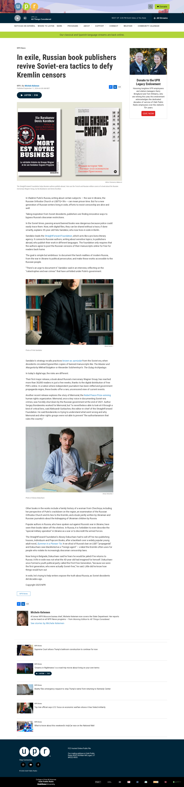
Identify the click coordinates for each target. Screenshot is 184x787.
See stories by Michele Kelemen (47, 623)
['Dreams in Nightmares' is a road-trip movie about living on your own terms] (25, 668)
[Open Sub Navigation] (64, 26)
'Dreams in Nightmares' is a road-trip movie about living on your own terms (66, 668)
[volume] (25, 18)
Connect (113, 26)
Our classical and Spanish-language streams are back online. (92, 34)
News (59, 26)
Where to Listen (46, 26)
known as (68, 360)
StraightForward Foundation (58, 236)
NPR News (21, 48)
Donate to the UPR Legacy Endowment (148, 82)
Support (99, 26)
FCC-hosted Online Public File (79, 748)
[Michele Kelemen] (22, 618)
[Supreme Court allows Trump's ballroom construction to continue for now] (25, 650)
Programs (73, 26)
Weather (128, 26)
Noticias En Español (24, 26)
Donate (163, 6)
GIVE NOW (148, 113)
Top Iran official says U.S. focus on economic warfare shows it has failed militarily (70, 707)
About (87, 26)
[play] (18, 18)
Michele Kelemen (32, 85)
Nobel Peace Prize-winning (97, 395)
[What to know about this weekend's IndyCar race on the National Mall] (25, 726)
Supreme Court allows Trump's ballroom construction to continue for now (66, 649)
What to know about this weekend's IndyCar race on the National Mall (64, 725)
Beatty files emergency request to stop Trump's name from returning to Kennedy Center (72, 689)
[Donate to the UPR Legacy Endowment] (148, 61)
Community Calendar (148, 26)
